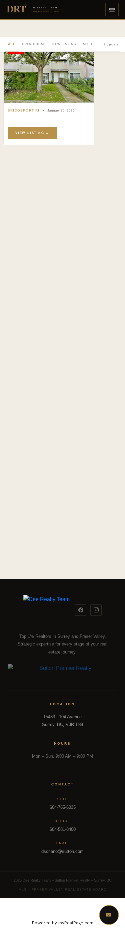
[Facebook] (80, 610)
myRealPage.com (75, 922)
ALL (11, 44)
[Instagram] (96, 610)
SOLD (88, 44)
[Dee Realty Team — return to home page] (46, 610)
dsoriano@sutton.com (62, 851)
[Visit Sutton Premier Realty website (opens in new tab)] (63, 672)
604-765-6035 (63, 807)
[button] (112, 9)
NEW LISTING (64, 44)
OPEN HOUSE (34, 44)
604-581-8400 (63, 829)
